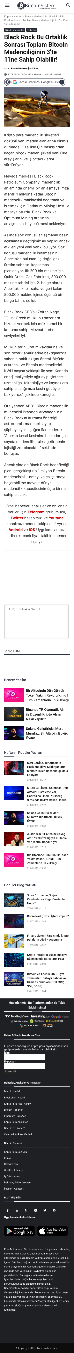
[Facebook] (13, 561)
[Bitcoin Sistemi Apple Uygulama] (53, 1235)
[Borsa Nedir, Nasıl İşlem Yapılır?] (14, 921)
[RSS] (26, 1210)
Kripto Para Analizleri (16, 1121)
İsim (7, 1052)
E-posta (10, 1061)
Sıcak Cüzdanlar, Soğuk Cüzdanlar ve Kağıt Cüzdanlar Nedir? (46, 899)
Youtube (56, 518)
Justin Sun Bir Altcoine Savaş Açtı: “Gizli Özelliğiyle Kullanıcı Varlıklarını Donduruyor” (47, 838)
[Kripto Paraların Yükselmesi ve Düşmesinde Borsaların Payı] (14, 960)
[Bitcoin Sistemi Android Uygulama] (20, 1235)
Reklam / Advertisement (17, 1182)
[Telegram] (51, 561)
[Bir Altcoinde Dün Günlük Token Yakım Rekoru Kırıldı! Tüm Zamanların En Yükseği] (14, 695)
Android (15, 530)
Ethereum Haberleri (15, 1115)
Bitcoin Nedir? (12, 1091)
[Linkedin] (41, 561)
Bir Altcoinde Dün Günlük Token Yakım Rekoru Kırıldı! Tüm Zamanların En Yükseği (47, 695)
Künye (8, 1158)
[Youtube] (54, 1210)
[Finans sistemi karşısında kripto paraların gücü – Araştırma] (14, 941)
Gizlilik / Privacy (13, 1170)
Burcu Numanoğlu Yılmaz (25, 68)
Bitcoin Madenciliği (36, 16)
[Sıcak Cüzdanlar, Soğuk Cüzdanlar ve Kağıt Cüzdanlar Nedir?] (14, 900)
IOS (32, 530)
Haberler (32, 30)
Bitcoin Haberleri (13, 1109)
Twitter (16, 518)
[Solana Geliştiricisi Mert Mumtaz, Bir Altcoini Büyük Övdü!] (14, 733)
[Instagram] (17, 1210)
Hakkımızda (11, 1164)
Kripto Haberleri (13, 16)
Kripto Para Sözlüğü (15, 1151)
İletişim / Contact (13, 1188)
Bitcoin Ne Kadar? (14, 1128)
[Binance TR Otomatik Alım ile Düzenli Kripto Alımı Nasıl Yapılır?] (14, 714)
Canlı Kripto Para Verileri (18, 1134)
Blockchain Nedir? (14, 1097)
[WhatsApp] (32, 561)
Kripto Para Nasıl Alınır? (17, 1103)
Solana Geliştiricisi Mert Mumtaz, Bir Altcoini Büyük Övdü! (47, 733)
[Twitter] (22, 561)
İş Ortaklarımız (12, 1176)
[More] (60, 561)
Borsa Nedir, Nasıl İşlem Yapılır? (48, 916)
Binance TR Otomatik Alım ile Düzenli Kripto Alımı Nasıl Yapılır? (46, 714)
